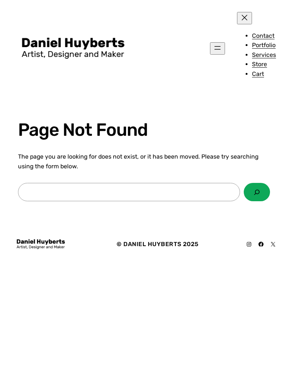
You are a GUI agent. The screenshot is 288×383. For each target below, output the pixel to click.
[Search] (257, 192)
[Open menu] (217, 48)
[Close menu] (244, 18)
